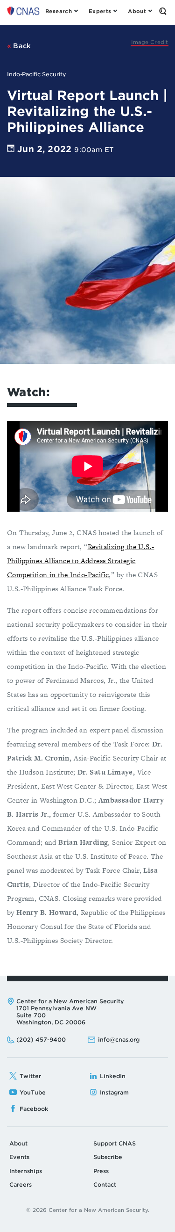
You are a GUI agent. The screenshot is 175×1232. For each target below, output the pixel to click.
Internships (25, 1170)
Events (19, 1156)
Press (101, 1170)
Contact (104, 1184)
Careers (20, 1184)
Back (21, 46)
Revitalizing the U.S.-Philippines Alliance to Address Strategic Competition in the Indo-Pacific (80, 561)
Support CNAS (114, 1143)
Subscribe (107, 1156)
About (18, 1143)
